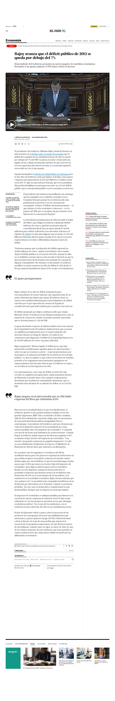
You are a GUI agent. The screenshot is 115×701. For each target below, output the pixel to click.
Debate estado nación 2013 (21, 559)
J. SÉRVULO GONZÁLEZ (22, 137)
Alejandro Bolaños (39, 137)
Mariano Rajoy (34, 559)
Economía (13, 40)
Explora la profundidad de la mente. (84, 661)
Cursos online (41, 644)
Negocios (85, 40)
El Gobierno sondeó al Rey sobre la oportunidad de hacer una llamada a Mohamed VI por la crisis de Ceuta (97, 271)
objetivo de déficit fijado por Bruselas (51, 174)
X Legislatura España (58, 559)
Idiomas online (52, 644)
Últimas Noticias (105, 40)
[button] (57, 102)
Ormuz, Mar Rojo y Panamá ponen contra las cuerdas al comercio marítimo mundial (97, 218)
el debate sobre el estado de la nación (46, 154)
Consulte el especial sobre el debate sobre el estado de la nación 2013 (13, 200)
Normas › (71, 550)
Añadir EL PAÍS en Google (67, 143)
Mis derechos (78, 40)
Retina (97, 40)
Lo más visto (90, 258)
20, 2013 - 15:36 (24, 139)
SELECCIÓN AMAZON (21, 644)
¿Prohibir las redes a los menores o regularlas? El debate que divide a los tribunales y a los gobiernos (97, 243)
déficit (28, 234)
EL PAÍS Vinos (63, 644)
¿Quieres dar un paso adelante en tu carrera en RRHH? (101, 662)
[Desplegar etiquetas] (72, 559)
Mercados (58, 40)
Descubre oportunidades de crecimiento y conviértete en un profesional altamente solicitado (66, 663)
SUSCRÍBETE (94, 26)
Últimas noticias (91, 213)
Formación (70, 40)
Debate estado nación (46, 559)
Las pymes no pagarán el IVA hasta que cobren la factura (13, 224)
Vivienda (64, 40)
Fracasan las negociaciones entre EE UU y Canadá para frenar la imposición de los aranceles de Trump (45, 46)
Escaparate (9, 644)
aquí (52, 568)
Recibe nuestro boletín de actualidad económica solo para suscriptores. (36, 546)
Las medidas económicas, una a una (13, 216)
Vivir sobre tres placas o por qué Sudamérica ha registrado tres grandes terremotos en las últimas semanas (96, 226)
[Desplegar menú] (7, 30)
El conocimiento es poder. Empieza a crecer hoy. (38, 668)
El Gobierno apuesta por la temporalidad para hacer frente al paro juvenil (12, 209)
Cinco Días (92, 40)
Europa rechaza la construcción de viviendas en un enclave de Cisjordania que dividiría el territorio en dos (97, 234)
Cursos (32, 644)
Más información (18, 568)
